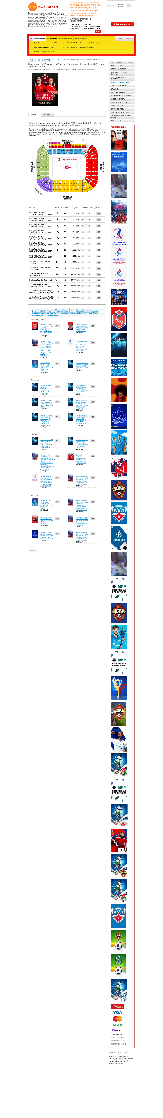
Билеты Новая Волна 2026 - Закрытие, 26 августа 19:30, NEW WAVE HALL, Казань (46, 366)
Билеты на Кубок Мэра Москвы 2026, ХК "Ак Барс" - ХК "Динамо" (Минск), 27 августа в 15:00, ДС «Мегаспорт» (82, 480)
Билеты (34, 115)
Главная (31, 59)
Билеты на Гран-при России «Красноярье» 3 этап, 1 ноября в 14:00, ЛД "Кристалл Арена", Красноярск (82, 346)
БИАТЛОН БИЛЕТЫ (117, 109)
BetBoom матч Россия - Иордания (45, 313)
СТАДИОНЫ (115, 89)
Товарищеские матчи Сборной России (53, 310)
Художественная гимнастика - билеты (121, 116)
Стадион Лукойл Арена (66, 312)
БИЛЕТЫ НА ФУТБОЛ (118, 69)
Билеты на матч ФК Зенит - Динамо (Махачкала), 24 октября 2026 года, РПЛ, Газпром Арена (82, 389)
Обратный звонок (122, 24)
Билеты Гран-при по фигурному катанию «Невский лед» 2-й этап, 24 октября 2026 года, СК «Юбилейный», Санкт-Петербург (46, 481)
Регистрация (130, 38)
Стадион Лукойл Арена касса (80, 310)
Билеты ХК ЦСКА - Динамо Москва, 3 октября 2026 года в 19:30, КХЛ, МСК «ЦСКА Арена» (82, 328)
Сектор (47, 115)
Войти (120, 38)
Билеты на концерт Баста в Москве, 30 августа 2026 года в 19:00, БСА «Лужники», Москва (46, 520)
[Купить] (98, 213)
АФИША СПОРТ (116, 65)
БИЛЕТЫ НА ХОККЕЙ (118, 86)
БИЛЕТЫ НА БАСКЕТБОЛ (120, 112)
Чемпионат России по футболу (119, 73)
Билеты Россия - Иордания (81, 313)
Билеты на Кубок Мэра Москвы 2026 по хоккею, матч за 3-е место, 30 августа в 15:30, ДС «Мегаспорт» (82, 521)
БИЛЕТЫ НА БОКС (117, 106)
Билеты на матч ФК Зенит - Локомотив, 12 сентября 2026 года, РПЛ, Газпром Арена (82, 366)
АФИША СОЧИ (116, 121)
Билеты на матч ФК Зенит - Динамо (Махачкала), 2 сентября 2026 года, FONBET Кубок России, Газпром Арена (46, 420)
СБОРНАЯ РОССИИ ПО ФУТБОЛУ (48, 59)
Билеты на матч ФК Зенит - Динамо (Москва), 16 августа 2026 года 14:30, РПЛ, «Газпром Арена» (82, 419)
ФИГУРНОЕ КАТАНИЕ (118, 92)
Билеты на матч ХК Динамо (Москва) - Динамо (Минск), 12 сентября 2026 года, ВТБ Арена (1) (46, 536)
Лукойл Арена (45, 107)
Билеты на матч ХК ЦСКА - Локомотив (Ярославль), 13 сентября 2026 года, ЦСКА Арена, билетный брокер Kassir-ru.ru (46, 329)
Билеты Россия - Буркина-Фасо (121, 82)
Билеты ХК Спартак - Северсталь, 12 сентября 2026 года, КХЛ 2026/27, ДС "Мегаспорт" (82, 459)
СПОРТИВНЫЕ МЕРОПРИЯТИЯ (122, 62)
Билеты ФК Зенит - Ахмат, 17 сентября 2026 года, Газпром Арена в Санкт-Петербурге (46, 389)
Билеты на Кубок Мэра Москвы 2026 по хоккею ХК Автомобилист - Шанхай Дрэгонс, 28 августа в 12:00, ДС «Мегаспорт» (82, 505)
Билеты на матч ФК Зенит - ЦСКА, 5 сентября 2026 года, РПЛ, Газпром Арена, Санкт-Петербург (82, 404)
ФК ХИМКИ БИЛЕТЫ (118, 99)
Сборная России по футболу (87, 312)
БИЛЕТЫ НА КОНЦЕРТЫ (119, 102)
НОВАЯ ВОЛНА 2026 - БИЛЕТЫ (122, 96)
